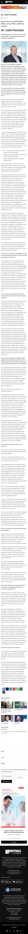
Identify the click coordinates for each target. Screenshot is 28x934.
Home (3, 11)
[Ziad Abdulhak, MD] (21, 704)
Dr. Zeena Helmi (4, 723)
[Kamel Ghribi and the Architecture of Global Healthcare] (7, 704)
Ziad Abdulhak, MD (19, 709)
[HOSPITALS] (9, 2)
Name (3, 751)
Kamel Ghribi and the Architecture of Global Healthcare (6, 711)
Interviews (8, 11)
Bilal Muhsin (17, 723)
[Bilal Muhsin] (21, 718)
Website (3, 763)
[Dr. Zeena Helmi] (7, 718)
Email (2, 757)
